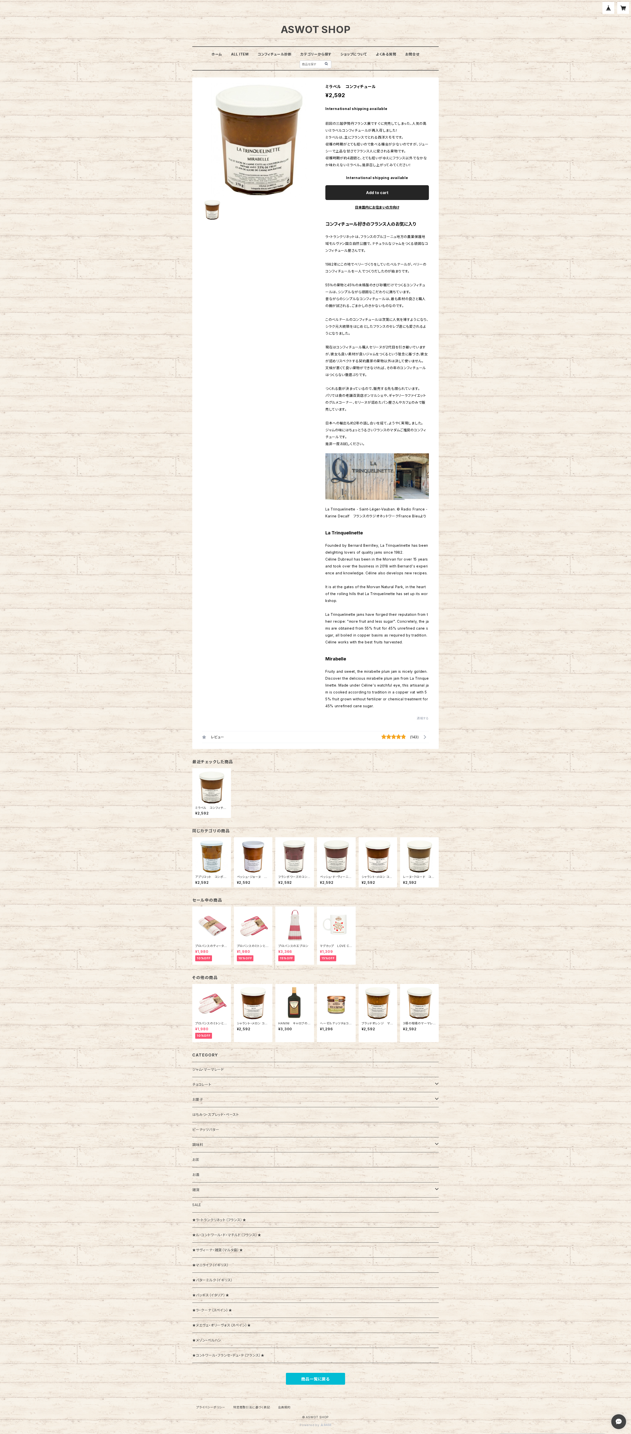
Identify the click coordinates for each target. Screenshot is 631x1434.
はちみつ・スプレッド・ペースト (215, 1114)
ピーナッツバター (205, 1129)
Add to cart (377, 192)
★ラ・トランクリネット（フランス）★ (219, 1220)
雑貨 (196, 1190)
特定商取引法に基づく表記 (251, 1407)
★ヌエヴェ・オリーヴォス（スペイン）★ (221, 1325)
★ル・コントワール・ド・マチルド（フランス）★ (226, 1235)
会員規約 (284, 1407)
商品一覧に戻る (315, 1379)
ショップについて (353, 54)
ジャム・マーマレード (208, 1069)
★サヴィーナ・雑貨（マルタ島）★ (217, 1250)
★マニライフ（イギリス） (210, 1265)
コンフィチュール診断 (275, 54)
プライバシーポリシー (210, 1407)
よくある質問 (386, 54)
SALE (196, 1205)
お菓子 (197, 1099)
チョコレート (201, 1084)
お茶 (195, 1160)
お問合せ (412, 54)
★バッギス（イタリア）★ (210, 1295)
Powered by (310, 1425)
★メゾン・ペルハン (206, 1340)
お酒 (195, 1175)
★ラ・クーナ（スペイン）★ (212, 1310)
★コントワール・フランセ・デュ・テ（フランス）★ (228, 1355)
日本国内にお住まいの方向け (377, 207)
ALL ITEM (240, 54)
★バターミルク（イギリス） (212, 1280)
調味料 (197, 1145)
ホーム (216, 54)
